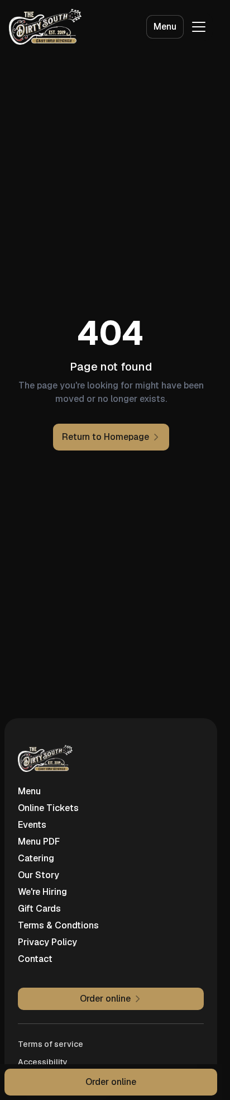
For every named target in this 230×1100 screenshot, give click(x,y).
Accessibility (43, 1062)
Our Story (38, 875)
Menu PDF (39, 841)
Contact (35, 959)
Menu (165, 26)
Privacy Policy (47, 942)
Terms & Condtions (58, 925)
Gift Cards (39, 908)
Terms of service (50, 1044)
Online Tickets (48, 808)
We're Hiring (42, 892)
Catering (36, 858)
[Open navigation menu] (199, 27)
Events (32, 825)
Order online (110, 1082)
